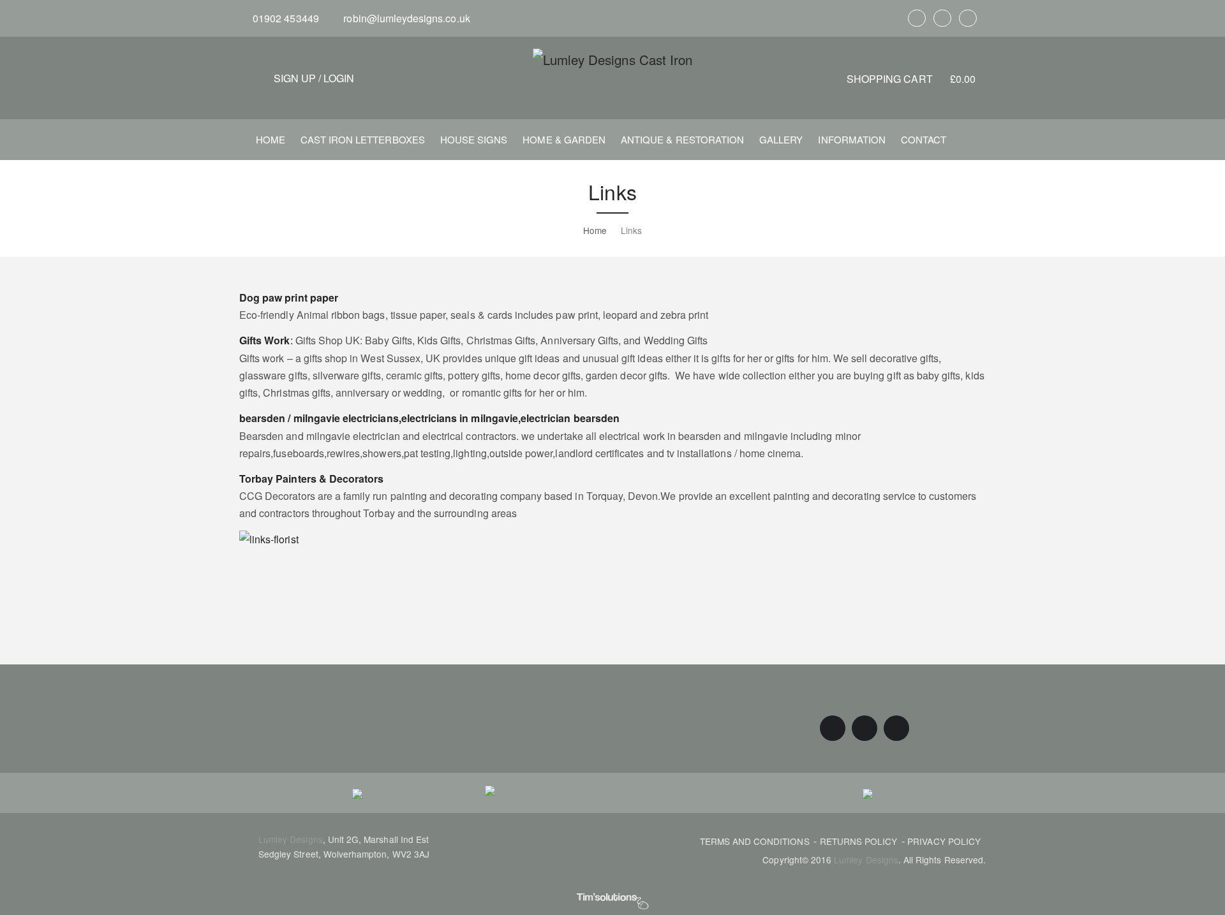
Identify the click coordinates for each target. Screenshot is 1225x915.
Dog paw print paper (288, 297)
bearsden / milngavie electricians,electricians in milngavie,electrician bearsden (429, 418)
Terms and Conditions (755, 841)
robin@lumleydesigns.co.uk (405, 18)
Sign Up (295, 78)
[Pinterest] (942, 18)
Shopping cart (911, 78)
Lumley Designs (290, 839)
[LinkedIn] (968, 18)
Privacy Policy (944, 841)
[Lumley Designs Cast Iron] (612, 59)
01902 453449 (284, 18)
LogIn (338, 78)
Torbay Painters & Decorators (311, 478)
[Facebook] (917, 18)
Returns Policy (859, 841)
